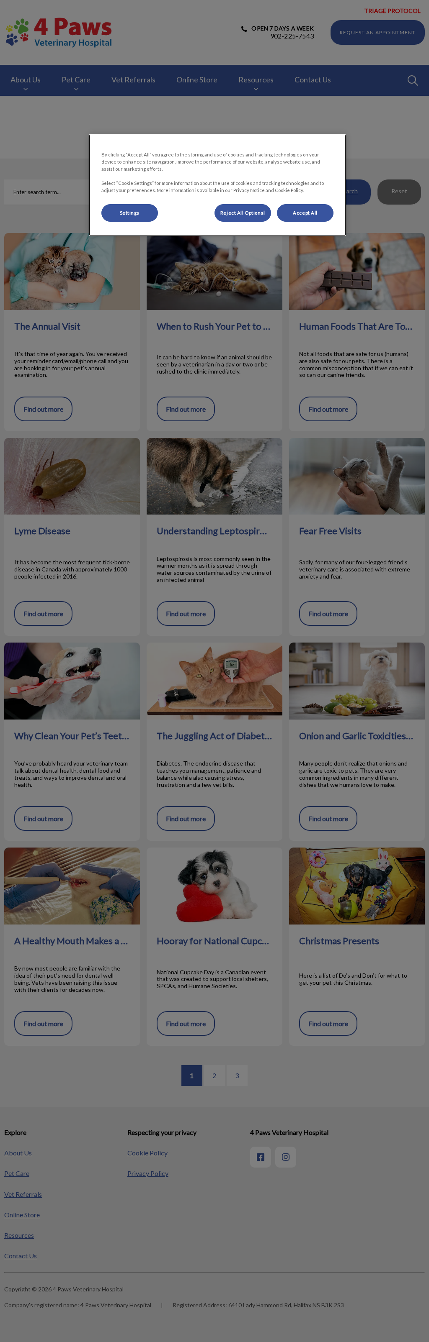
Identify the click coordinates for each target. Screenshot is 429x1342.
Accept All (305, 212)
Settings (130, 212)
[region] (217, 185)
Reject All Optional (242, 212)
